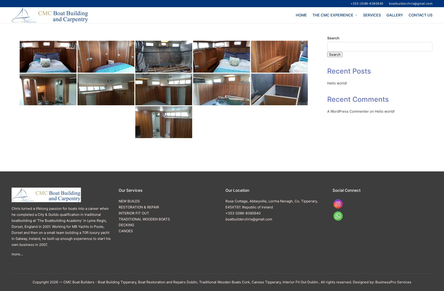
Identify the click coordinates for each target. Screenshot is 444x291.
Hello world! (337, 83)
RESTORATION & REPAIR (139, 207)
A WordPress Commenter (348, 111)
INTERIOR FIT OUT (134, 213)
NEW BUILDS (129, 201)
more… (17, 254)
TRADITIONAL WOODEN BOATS (144, 219)
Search (333, 38)
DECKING (126, 225)
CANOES (126, 231)
